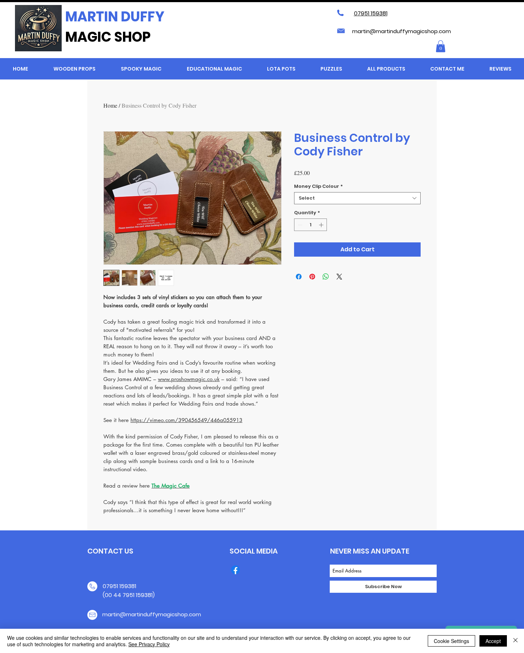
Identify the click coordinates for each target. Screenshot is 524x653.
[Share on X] (339, 276)
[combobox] (357, 198)
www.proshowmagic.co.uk (189, 379)
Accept (493, 640)
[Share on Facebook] (298, 276)
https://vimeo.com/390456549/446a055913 (186, 420)
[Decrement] (299, 225)
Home (110, 105)
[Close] (515, 640)
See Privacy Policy (149, 644)
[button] (441, 46)
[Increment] (322, 225)
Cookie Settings (451, 640)
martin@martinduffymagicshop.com (401, 31)
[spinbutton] (311, 225)
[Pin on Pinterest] (312, 276)
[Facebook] (235, 570)
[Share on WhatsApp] (326, 276)
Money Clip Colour (318, 186)
